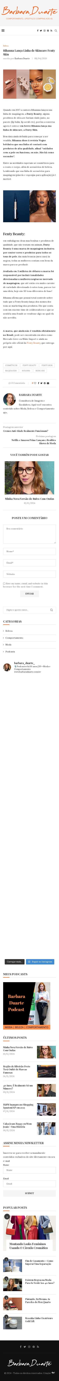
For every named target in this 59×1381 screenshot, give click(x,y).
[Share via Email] (48, 383)
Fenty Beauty (33, 342)
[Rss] (51, 30)
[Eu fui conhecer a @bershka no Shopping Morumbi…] (29, 848)
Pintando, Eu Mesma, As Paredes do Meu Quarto (38, 1301)
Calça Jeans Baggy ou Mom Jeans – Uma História (17, 1125)
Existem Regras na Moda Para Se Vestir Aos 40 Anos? (39, 1281)
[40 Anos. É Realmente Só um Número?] (46, 1090)
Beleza (9, 630)
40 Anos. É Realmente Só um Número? (18, 1087)
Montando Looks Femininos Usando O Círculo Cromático (28, 1246)
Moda (8, 644)
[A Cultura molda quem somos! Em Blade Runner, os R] (29, 879)
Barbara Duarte (22, 58)
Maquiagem (11, 371)
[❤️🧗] (29, 754)
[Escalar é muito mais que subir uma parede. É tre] (29, 942)
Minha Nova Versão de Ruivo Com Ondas (29, 498)
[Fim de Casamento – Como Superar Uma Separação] (12, 1265)
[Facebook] (37, 30)
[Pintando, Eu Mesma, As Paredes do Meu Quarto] (12, 1304)
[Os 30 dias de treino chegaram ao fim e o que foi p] (29, 692)
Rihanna (26, 371)
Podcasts (10, 651)
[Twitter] (41, 30)
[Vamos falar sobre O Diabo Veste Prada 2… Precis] (29, 786)
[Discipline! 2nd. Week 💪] (29, 723)
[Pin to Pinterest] (45, 383)
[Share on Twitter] (41, 383)
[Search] (55, 30)
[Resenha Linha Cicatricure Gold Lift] (12, 1323)
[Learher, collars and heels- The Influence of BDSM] (29, 817)
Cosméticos (11, 365)
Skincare (40, 371)
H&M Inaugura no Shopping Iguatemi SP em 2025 (18, 1106)
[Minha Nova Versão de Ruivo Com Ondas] (29, 477)
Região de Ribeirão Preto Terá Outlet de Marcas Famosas (16, 1069)
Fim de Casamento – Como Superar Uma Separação (39, 1262)
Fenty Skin (47, 365)
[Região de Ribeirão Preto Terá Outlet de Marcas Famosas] (46, 1071)
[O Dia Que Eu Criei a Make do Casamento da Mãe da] (29, 910)
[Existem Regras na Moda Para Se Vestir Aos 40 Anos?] (12, 1284)
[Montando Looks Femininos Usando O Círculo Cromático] (29, 1233)
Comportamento (14, 637)
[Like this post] (35, 383)
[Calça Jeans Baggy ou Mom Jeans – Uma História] (46, 1128)
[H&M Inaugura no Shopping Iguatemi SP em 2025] (46, 1109)
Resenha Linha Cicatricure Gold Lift (39, 1320)
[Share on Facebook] (38, 383)
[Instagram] (44, 30)
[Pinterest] (48, 30)
